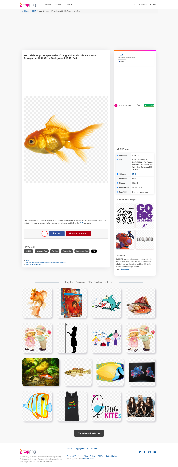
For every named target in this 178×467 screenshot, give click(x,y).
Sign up (143, 4)
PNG (34, 11)
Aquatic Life (67, 251)
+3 (94, 251)
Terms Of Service (74, 456)
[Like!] (45, 234)
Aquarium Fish (42, 251)
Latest (48, 4)
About (69, 449)
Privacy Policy (89, 456)
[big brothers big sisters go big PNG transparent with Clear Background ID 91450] (144, 216)
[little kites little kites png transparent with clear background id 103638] (106, 406)
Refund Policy (111, 456)
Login (153, 4)
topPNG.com (88, 459)
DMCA (100, 456)
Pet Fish (55, 251)
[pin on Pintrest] (49, 291)
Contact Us (125, 269)
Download (150, 105)
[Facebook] (144, 452)
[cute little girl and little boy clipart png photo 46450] (37, 338)
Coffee (122, 61)
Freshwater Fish (82, 251)
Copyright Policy (81, 449)
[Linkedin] (155, 452)
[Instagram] (149, 452)
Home (26, 11)
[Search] (134, 4)
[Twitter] (140, 452)
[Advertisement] (89, 33)
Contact (68, 4)
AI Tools (57, 4)
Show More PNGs (87, 433)
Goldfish (28, 251)
